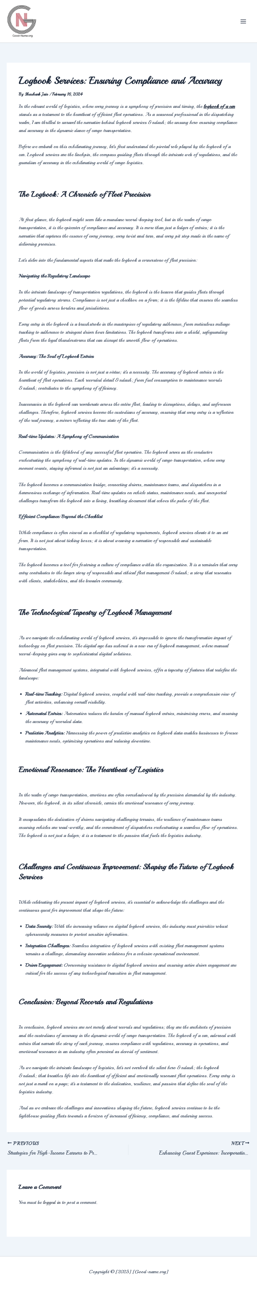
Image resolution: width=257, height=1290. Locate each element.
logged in (52, 1202)
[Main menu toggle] (243, 21)
